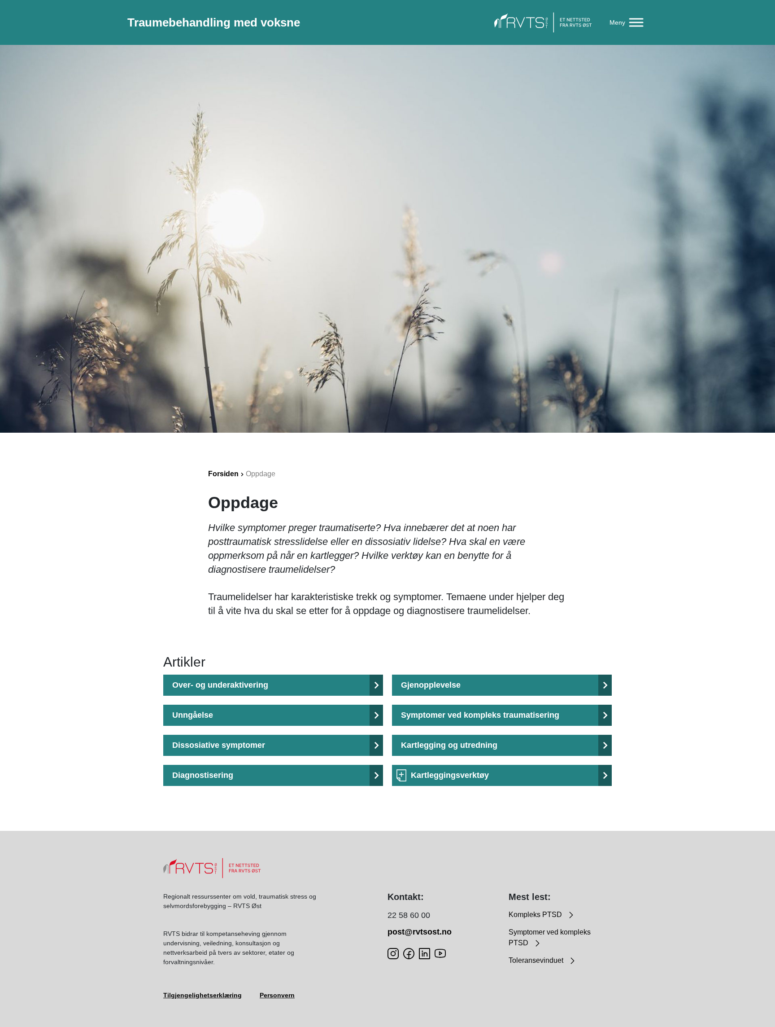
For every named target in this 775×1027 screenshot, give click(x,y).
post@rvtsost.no (420, 931)
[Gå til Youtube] (440, 953)
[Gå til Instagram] (393, 953)
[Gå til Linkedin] (424, 953)
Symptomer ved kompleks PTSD (550, 937)
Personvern (277, 995)
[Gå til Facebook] (408, 953)
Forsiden (223, 474)
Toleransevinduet (537, 960)
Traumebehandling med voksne (213, 22)
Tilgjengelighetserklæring (202, 995)
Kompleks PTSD (536, 914)
